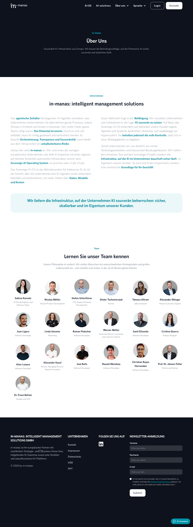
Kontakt (174, 5)
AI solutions (103, 5)
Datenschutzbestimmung (160, 482)
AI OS (88, 5)
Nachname (134, 455)
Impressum (74, 450)
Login (157, 5)
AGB (70, 462)
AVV (70, 468)
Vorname (133, 443)
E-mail (132, 467)
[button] (122, 6)
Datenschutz (74, 456)
